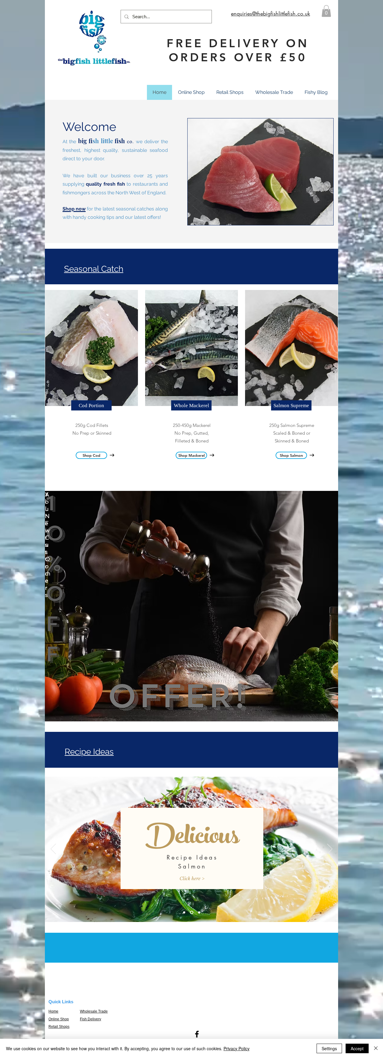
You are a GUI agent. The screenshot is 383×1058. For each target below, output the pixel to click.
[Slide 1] (184, 913)
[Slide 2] (191, 912)
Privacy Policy (237, 1048)
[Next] (329, 849)
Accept (357, 1048)
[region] (191, 606)
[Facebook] (196, 1034)
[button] (326, 11)
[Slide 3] (199, 913)
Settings (329, 1048)
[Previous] (53, 849)
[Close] (375, 1048)
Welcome (89, 127)
